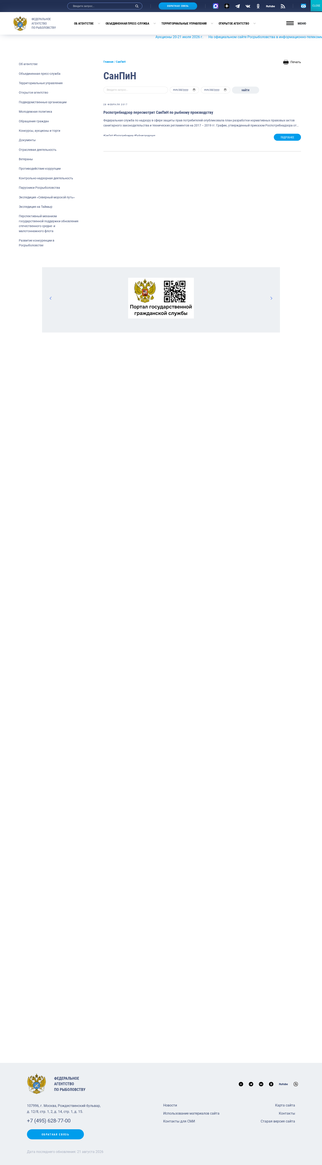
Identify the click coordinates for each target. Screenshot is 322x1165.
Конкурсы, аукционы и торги (39, 130)
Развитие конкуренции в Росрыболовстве (36, 243)
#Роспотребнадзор (124, 135)
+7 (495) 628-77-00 (49, 1121)
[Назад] (50, 298)
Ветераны (26, 159)
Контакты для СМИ (179, 1121)
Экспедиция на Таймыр (35, 206)
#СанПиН (108, 135)
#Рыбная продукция (144, 135)
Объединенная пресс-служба (127, 23)
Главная (108, 61)
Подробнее (287, 137)
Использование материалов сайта (191, 1113)
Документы (27, 140)
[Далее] (271, 298)
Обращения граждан (34, 121)
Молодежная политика (35, 111)
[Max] (215, 6)
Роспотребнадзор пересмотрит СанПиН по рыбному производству (158, 112)
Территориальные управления (184, 23)
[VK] (248, 6)
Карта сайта (285, 1105)
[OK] (258, 6)
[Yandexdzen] (227, 6)
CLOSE (316, 5)
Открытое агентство (234, 23)
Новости (170, 1105)
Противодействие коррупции (40, 168)
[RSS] (283, 6)
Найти (245, 90)
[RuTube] (270, 6)
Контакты (287, 1113)
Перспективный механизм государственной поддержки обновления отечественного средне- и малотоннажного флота (48, 223)
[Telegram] (237, 6)
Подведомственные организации (43, 102)
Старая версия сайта (278, 1121)
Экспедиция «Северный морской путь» (47, 197)
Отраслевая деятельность (38, 149)
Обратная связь (178, 6)
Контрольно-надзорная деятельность (46, 178)
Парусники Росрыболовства (39, 187)
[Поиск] (136, 6)
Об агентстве (84, 23)
